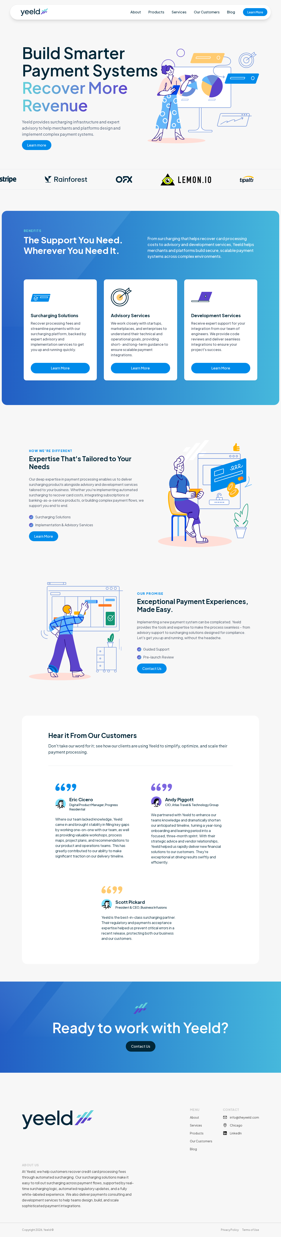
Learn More (255, 12)
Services (179, 12)
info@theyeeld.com (244, 1117)
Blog (231, 12)
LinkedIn (236, 1133)
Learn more (36, 145)
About (135, 12)
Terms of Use (250, 1230)
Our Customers (207, 12)
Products (156, 12)
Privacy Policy (230, 1230)
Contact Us (151, 668)
